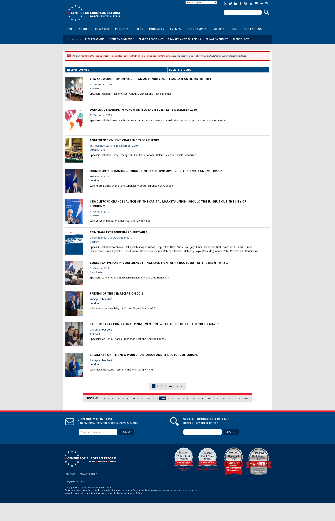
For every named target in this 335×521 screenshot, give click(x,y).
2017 (177, 398)
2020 (155, 398)
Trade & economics (151, 39)
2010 (230, 398)
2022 (140, 398)
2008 (245, 398)
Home (69, 29)
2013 (207, 398)
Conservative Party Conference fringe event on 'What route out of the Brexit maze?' (159, 263)
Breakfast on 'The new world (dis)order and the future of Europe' (144, 355)
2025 (117, 398)
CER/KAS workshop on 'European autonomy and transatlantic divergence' (151, 79)
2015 (192, 398)
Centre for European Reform (93, 13)
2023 (132, 398)
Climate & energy (217, 39)
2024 (125, 398)
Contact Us (253, 29)
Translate (201, 5)
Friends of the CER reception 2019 (117, 293)
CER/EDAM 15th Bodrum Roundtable (118, 232)
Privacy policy (88, 474)
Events (175, 29)
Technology (241, 39)
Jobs (234, 29)
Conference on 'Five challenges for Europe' (125, 140)
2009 (237, 398)
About (84, 29)
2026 (110, 398)
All (104, 398)
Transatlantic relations (184, 39)
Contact (70, 474)
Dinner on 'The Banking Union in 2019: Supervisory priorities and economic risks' (156, 171)
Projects (122, 29)
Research (102, 29)
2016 (185, 398)
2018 (170, 398)
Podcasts (156, 29)
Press (139, 29)
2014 (200, 398)
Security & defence (121, 39)
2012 (215, 398)
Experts (219, 29)
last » (179, 386)
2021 (147, 398)
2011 (222, 398)
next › (171, 386)
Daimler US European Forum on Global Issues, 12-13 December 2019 (143, 110)
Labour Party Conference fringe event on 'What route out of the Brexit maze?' (155, 324)
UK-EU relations (94, 39)
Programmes (197, 29)
